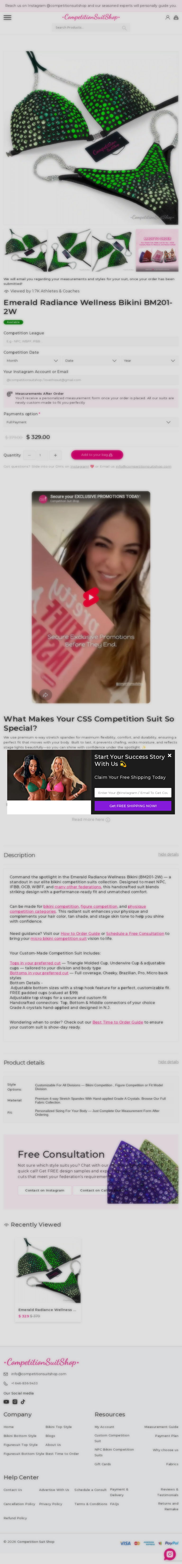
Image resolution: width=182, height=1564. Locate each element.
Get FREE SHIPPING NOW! (133, 806)
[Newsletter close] (170, 756)
